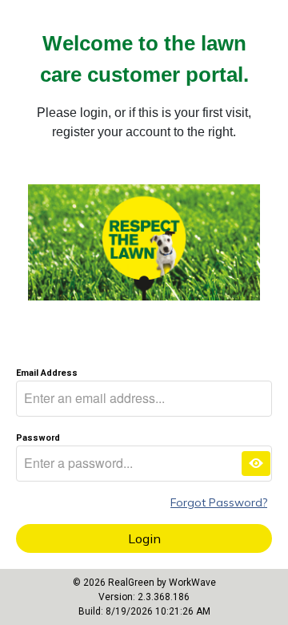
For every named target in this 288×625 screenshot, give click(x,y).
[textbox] (144, 398)
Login (144, 538)
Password (38, 438)
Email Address (47, 373)
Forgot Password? (218, 502)
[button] (256, 463)
